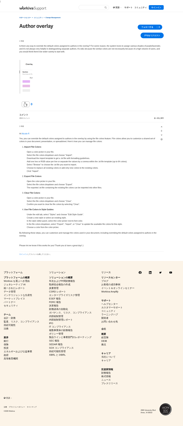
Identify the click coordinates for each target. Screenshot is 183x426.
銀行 (6, 341)
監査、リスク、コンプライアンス (21, 321)
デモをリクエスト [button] (152, 35)
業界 (6, 337)
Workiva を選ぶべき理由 (17, 281)
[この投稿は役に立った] (26, 104)
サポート (106, 300)
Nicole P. (26, 134)
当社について (108, 357)
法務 (6, 328)
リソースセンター (110, 277)
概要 (103, 334)
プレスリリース (109, 383)
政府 (6, 355)
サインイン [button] (156, 7)
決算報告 (54, 305)
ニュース (106, 380)
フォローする (147, 27)
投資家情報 (107, 369)
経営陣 (104, 337)
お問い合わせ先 (109, 321)
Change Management (53, 17)
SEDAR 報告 (56, 344)
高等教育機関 (11, 358)
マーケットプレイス (14, 298)
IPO (51, 323)
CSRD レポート (57, 291)
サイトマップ (32, 407)
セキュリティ (11, 305)
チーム (7, 314)
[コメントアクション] (161, 139)
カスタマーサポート (112, 307)
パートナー (10, 302)
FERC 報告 (55, 302)
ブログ (104, 281)
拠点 (103, 344)
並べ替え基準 (159, 118)
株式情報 (106, 376)
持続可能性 (10, 325)
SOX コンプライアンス (61, 348)
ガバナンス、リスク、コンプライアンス (70, 312)
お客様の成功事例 (110, 284)
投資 (6, 348)
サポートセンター (25, 17)
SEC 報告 (54, 340)
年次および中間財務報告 (62, 281)
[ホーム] (32, 8)
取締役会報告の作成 (59, 284)
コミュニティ (38, 17)
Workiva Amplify (109, 291)
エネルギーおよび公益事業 (18, 351)
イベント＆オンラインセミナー (117, 288)
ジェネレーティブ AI (15, 284)
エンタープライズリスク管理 (64, 295)
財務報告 (106, 373)
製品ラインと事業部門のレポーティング (70, 337)
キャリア (106, 353)
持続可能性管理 (57, 351)
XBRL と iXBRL (57, 355)
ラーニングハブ (109, 314)
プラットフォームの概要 (17, 277)
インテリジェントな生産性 (18, 295)
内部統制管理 (56, 316)
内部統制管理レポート (61, 319)
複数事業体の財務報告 (61, 330)
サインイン (23, 254)
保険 (6, 344)
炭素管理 (54, 288)
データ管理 (10, 291)
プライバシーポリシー (17, 407)
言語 (117, 7)
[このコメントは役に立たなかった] (161, 135)
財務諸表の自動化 (58, 309)
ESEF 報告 (55, 298)
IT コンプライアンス (60, 326)
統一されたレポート (14, 288)
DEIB (104, 341)
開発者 (104, 318)
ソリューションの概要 (61, 277)
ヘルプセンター (109, 304)
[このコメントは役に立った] (161, 127)
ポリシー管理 (56, 333)
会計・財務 (10, 318)
